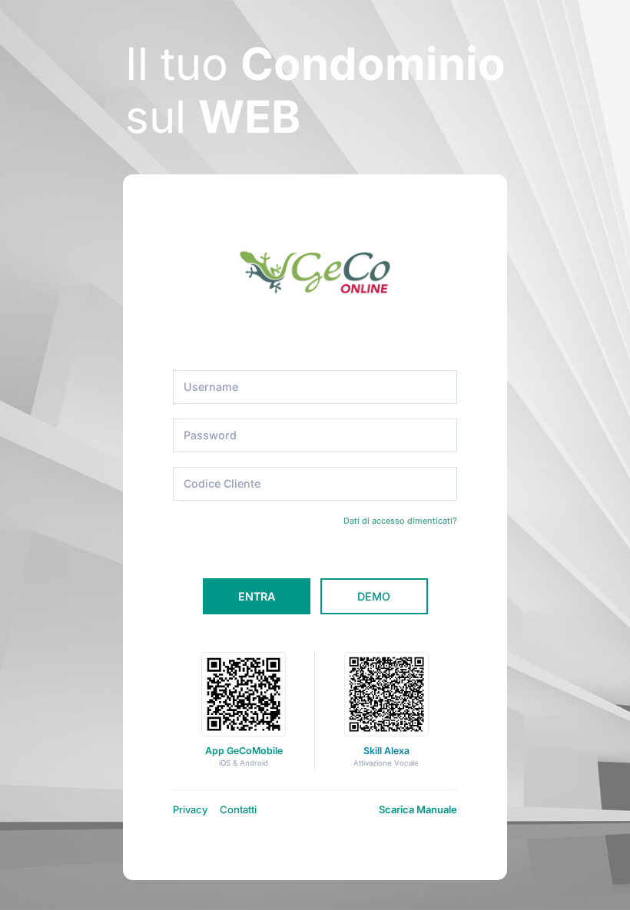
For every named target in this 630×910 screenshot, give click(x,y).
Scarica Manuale (418, 809)
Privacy (190, 809)
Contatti (238, 809)
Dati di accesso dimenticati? (400, 521)
